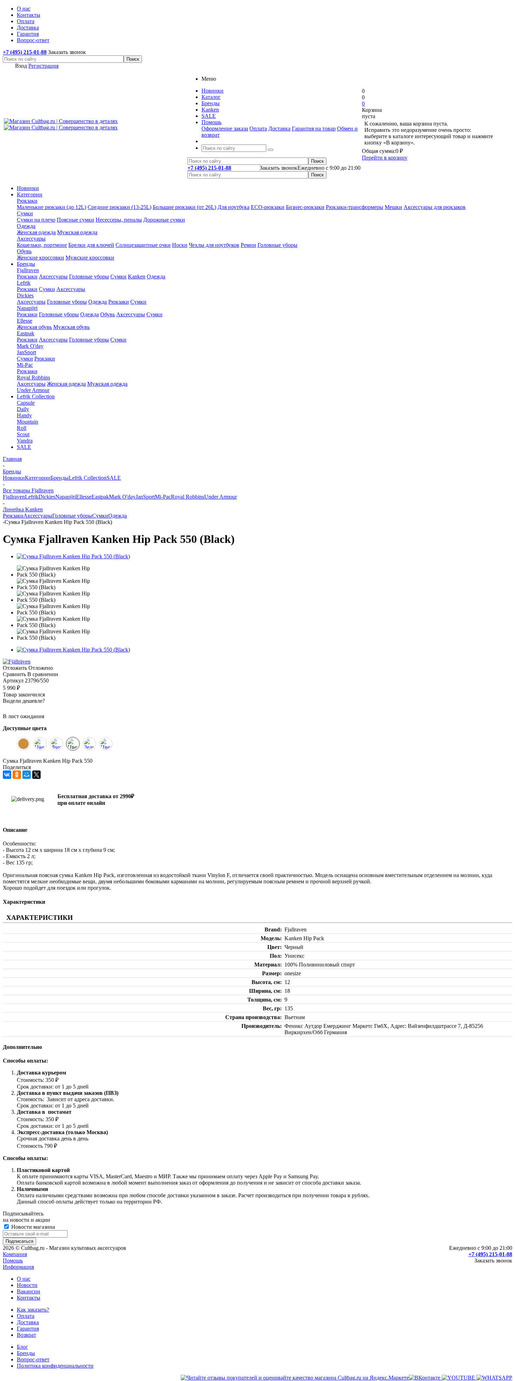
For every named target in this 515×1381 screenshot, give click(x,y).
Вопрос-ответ (33, 1359)
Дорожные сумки (164, 220)
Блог (22, 1347)
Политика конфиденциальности (55, 1366)
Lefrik (23, 283)
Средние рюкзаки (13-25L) (119, 207)
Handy (24, 415)
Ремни (248, 245)
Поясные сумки (75, 220)
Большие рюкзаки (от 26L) (184, 207)
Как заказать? (33, 1310)
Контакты (28, 1298)
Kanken (136, 276)
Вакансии (28, 1291)
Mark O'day (30, 346)
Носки (179, 245)
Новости (27, 1285)
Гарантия (28, 1329)
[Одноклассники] (17, 774)
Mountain (27, 422)
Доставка (279, 129)
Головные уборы (277, 245)
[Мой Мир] (26, 774)
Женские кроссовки (40, 258)
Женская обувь (34, 327)
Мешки (393, 207)
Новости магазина (32, 1227)
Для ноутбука (233, 207)
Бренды (26, 264)
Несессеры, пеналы (119, 220)
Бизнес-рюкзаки (305, 207)
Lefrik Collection (36, 396)
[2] (15, 708)
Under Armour (33, 390)
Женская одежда (36, 232)
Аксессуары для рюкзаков (435, 207)
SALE (24, 447)
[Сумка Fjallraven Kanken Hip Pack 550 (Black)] (73, 556)
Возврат (26, 1335)
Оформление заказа (224, 129)
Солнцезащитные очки (143, 245)
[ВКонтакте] (7, 774)
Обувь (24, 251)
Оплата (258, 129)
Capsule (26, 403)
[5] (40, 708)
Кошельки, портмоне (42, 245)
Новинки (28, 188)
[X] (36, 774)
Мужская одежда (77, 232)
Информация (18, 1267)
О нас (23, 1279)
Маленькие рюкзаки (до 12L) (51, 207)
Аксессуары (31, 239)
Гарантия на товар (314, 129)
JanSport (26, 352)
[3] (24, 708)
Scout (23, 434)
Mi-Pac (25, 365)
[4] (32, 708)
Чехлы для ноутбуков (214, 245)
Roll (21, 428)
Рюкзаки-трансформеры (354, 207)
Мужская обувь (71, 327)
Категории (29, 194)
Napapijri (27, 308)
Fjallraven (28, 270)
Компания (15, 1254)
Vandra (25, 441)
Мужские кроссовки (90, 258)
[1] (7, 708)
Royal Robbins (33, 377)
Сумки (25, 213)
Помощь (13, 1261)
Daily (23, 409)
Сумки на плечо (36, 220)
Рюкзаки (27, 201)
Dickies (25, 295)
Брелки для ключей (91, 245)
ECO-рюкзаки (267, 207)
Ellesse (24, 321)
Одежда (26, 226)
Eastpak (25, 333)
